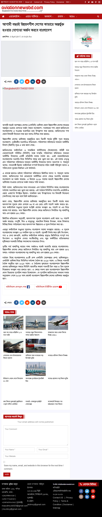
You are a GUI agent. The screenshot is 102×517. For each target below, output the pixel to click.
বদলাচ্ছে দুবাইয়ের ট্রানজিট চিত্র (84, 113)
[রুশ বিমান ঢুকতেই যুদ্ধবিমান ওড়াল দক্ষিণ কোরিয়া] (13, 392)
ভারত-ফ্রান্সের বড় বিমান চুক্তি (84, 119)
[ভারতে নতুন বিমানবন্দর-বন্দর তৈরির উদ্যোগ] (36, 323)
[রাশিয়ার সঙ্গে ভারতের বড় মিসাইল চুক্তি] (36, 346)
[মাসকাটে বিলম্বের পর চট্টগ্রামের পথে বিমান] (58, 392)
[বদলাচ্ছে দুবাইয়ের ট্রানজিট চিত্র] (36, 369)
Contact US (38, 2)
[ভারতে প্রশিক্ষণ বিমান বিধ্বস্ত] (58, 346)
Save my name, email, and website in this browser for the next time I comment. (33, 467)
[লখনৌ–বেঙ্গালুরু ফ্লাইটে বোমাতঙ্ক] (36, 392)
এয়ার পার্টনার (32, 16)
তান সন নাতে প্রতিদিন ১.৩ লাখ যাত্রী (86, 61)
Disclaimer (60, 2)
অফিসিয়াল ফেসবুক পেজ (16, 286)
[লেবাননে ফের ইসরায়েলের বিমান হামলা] (13, 346)
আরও (68, 2)
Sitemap (56, 508)
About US (28, 2)
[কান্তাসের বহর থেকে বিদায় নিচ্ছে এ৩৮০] (58, 323)
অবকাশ (47, 16)
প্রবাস (60, 16)
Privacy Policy (49, 2)
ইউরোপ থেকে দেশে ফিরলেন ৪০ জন (87, 108)
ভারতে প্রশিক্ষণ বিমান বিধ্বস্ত (84, 102)
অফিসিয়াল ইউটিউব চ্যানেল (47, 286)
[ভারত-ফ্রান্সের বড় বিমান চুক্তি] (58, 369)
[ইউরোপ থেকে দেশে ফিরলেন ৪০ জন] (13, 369)
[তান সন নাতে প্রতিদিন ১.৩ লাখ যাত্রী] (13, 323)
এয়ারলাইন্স (14, 16)
